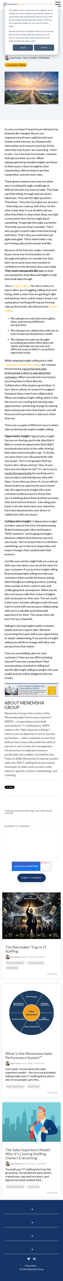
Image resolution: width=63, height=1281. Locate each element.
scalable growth (36, 963)
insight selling (21, 285)
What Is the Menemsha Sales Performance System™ (28, 1055)
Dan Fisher (15, 57)
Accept (23, 48)
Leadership (12, 967)
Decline (44, 48)
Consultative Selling (15, 65)
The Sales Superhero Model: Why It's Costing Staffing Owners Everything (28, 1154)
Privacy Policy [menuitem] (30, 1266)
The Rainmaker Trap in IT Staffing (26, 949)
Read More (52, 974)
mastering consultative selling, (23, 364)
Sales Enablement (15, 963)
